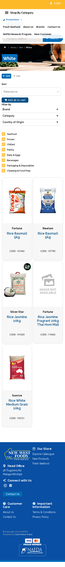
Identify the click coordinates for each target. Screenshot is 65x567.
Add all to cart (16, 100)
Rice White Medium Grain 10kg (17, 404)
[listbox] (31, 91)
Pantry (10, 150)
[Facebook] (10, 485)
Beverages (13, 160)
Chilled (11, 144)
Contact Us (13, 494)
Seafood (12, 134)
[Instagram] (5, 485)
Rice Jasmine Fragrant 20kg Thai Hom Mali (48, 320)
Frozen (10, 139)
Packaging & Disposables (20, 165)
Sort (4, 84)
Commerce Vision (23, 534)
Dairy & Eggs (13, 155)
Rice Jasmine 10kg (17, 319)
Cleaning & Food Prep (19, 170)
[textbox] (22, 38)
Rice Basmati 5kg (17, 235)
